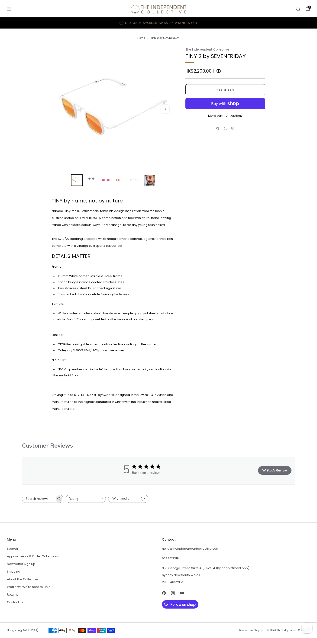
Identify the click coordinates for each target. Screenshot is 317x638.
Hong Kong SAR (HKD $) (22, 630)
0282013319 (170, 558)
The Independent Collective (207, 49)
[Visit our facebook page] (163, 592)
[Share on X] (225, 128)
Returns (12, 594)
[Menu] (9, 8)
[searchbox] (38, 499)
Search (12, 548)
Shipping (13, 571)
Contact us (15, 602)
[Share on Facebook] (218, 128)
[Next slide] (165, 109)
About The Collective (22, 579)
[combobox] (86, 499)
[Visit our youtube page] (181, 592)
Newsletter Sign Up (21, 564)
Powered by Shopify (251, 630)
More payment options (225, 115)
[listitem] (158, 23)
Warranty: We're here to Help (29, 587)
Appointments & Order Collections (33, 556)
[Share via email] (233, 128)
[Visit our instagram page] (172, 592)
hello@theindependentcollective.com (190, 548)
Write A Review (274, 470)
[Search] (298, 8)
